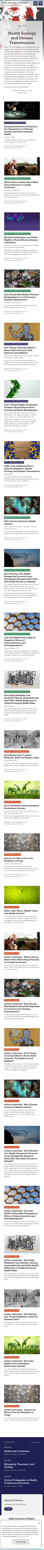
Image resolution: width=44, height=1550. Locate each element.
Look (8, 1509)
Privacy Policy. (26, 1536)
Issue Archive (35, 1442)
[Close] (39, 1523)
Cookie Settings (21, 1542)
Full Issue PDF (22, 93)
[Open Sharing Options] (41, 1547)
